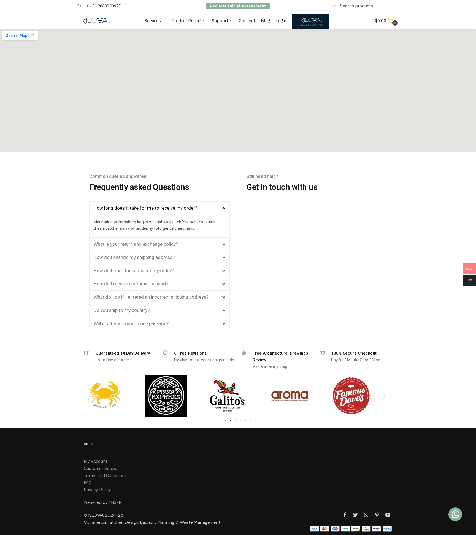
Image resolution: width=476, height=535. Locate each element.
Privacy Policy (97, 489)
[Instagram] (366, 515)
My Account (95, 461)
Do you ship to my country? (122, 310)
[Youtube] (387, 515)
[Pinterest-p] (377, 515)
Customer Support (102, 468)
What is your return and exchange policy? (136, 244)
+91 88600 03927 (105, 6)
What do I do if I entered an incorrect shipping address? (151, 297)
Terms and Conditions (105, 475)
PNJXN (115, 502)
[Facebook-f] (344, 515)
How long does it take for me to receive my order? (145, 208)
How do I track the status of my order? (134, 270)
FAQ (88, 482)
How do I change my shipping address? (134, 257)
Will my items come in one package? (131, 323)
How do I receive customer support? (131, 284)
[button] (159, 208)
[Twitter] (355, 515)
